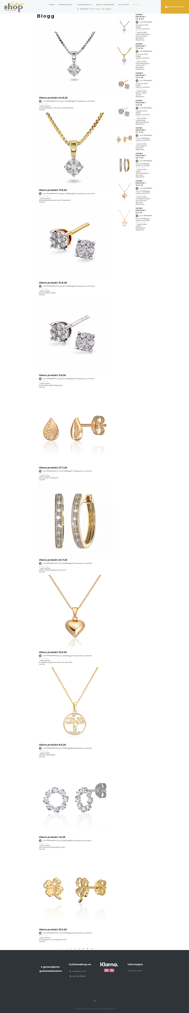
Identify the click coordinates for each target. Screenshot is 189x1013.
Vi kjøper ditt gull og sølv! (94, 9)
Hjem (52, 5)
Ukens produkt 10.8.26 (53, 282)
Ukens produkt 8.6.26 (52, 744)
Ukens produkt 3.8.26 (52, 375)
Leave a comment (88, 101)
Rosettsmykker (105, 5)
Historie (123, 5)
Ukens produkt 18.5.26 (53, 929)
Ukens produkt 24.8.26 (53, 97)
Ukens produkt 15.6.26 (53, 652)
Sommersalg (84, 5)
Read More (140, 40)
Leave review (45, 106)
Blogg (136, 5)
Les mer (42, 110)
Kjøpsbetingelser (135, 971)
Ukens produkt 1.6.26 (52, 837)
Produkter (65, 5)
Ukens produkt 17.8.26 (53, 190)
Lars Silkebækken (50, 101)
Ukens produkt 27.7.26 (53, 467)
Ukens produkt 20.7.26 (53, 559)
